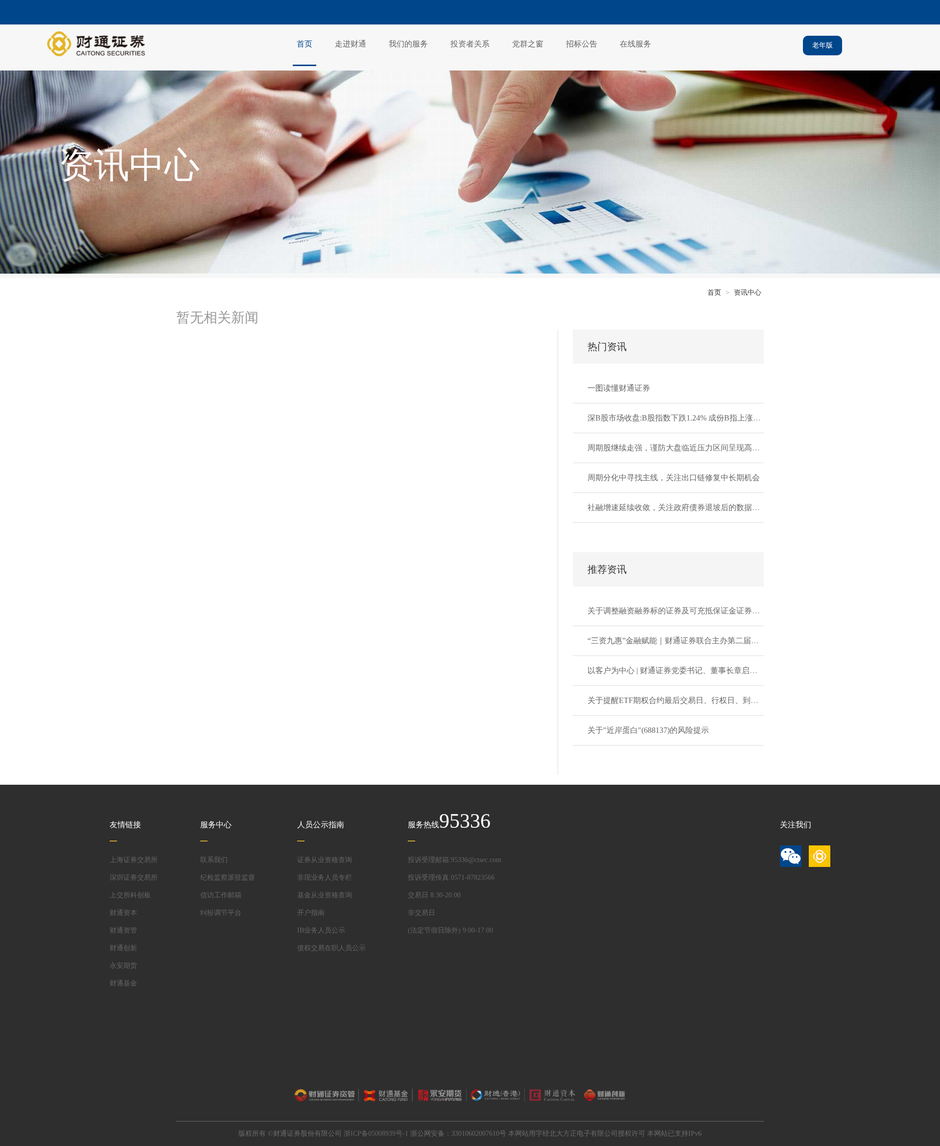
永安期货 (123, 965)
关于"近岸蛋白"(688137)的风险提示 (648, 730)
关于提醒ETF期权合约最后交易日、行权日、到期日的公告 (689, 700)
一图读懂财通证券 (619, 388)
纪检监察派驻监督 (227, 877)
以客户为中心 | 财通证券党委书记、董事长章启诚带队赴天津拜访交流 (708, 670)
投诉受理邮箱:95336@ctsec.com (454, 860)
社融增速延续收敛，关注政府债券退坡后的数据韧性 (678, 507)
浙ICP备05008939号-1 (376, 1133)
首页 (304, 44)
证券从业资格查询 (324, 860)
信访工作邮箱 (220, 895)
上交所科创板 (130, 895)
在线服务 (635, 44)
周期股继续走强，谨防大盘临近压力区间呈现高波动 (678, 448)
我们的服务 (408, 44)
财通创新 (123, 948)
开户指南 (311, 912)
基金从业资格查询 (324, 895)
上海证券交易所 (134, 860)
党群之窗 (527, 44)
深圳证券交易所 (134, 877)
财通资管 (123, 930)
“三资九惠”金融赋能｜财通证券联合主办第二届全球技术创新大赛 (701, 640)
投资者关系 (470, 44)
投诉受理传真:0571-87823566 (451, 877)
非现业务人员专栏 (324, 877)
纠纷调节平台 (220, 912)
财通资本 (123, 912)
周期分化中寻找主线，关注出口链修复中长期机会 (674, 477)
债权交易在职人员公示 (331, 948)
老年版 (822, 45)
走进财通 (350, 44)
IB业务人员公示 (321, 930)
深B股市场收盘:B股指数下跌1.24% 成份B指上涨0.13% (680, 418)
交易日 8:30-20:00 (434, 895)
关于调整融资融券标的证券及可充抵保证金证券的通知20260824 (697, 611)
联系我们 (214, 860)
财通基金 (123, 983)
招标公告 (581, 44)
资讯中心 (747, 292)
